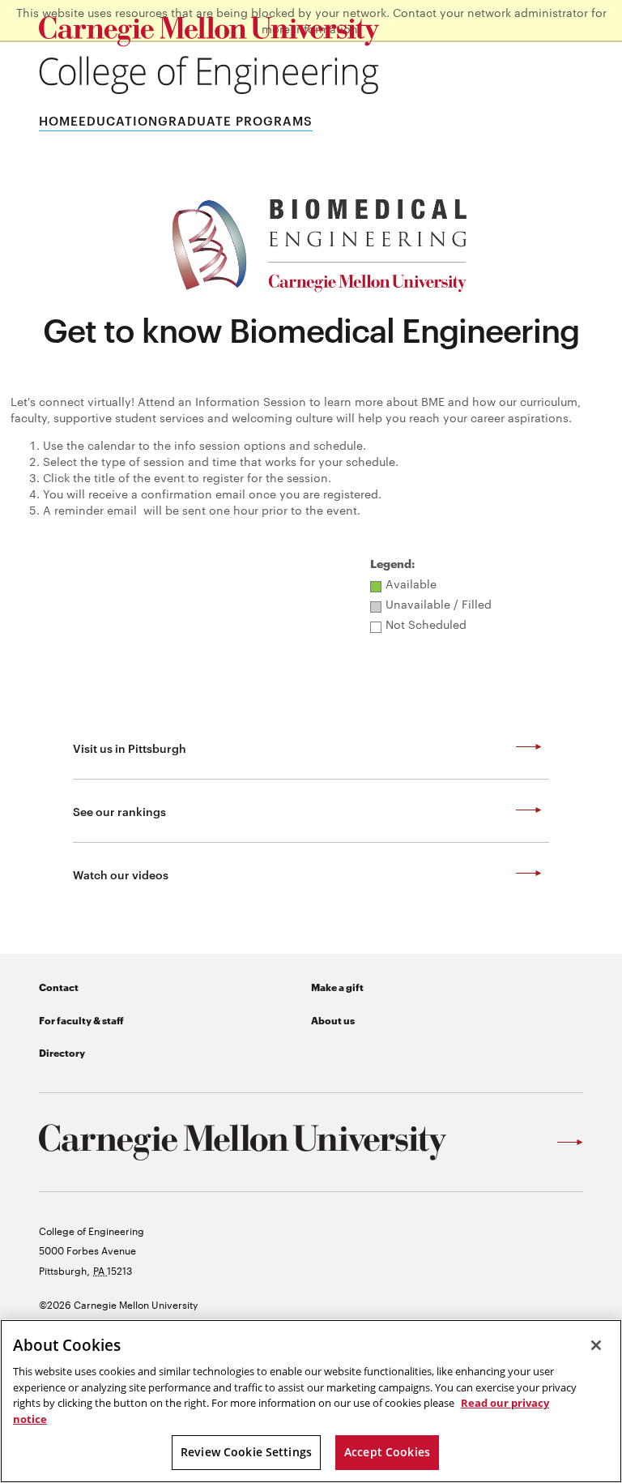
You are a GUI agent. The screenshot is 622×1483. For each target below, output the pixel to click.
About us (333, 1020)
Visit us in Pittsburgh (129, 747)
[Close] (596, 1345)
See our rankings (119, 810)
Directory (62, 1052)
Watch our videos (120, 874)
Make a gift (337, 987)
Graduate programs (235, 120)
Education (118, 120)
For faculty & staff (81, 1020)
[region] (311, 1401)
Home (59, 120)
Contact (59, 987)
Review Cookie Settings (246, 1451)
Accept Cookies (387, 1451)
